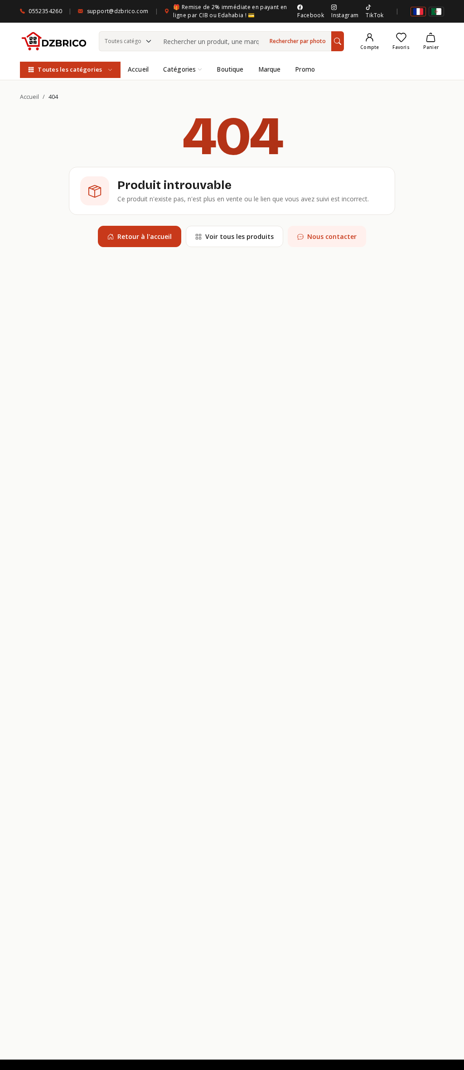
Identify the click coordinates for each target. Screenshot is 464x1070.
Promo (305, 69)
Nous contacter (332, 236)
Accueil (138, 69)
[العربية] (436, 11)
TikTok (374, 15)
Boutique (230, 69)
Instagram (344, 15)
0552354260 (45, 11)
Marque (269, 69)
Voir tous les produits (239, 236)
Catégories (179, 69)
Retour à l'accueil (144, 236)
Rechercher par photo (298, 41)
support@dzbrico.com (118, 11)
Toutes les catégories (70, 69)
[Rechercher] (337, 41)
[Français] (418, 11)
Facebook (310, 15)
